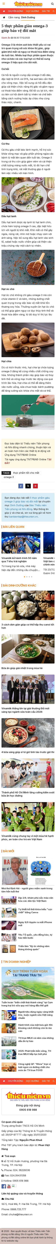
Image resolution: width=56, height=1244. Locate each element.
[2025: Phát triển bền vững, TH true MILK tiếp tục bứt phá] (8, 1054)
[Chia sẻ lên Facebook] (20, 486)
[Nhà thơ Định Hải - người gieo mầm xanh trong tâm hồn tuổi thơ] (28, 870)
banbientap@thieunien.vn (23, 516)
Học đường (32, 11)
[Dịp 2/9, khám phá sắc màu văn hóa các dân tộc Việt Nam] (8, 900)
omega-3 (9, 477)
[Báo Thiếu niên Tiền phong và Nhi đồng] (28, 4)
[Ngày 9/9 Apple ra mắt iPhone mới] (8, 925)
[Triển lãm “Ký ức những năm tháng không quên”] (8, 948)
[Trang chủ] (4, 17)
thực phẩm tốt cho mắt (26, 472)
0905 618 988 (28, 1109)
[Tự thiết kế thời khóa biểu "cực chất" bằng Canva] (8, 912)
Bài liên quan (13, 527)
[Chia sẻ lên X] (28, 486)
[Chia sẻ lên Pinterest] (35, 486)
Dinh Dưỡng (28, 17)
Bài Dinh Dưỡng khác (19, 585)
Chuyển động (15, 11)
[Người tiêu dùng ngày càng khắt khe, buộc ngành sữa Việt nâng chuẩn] (8, 1014)
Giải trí (46, 11)
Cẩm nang (14, 17)
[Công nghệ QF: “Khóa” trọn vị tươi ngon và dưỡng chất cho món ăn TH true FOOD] (8, 1066)
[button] (52, 3)
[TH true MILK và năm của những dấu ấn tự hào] (8, 1041)
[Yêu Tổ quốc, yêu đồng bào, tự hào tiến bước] (8, 937)
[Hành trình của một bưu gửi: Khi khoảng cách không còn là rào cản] (8, 1028)
